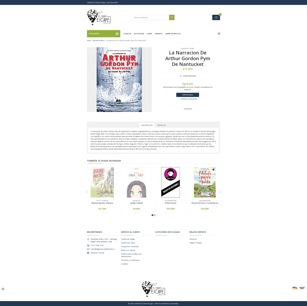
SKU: (181, 76)
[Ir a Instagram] (219, 33)
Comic (149, 33)
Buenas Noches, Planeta (102, 203)
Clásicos (127, 33)
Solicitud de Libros (128, 243)
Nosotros (193, 239)
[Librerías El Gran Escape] (99, 17)
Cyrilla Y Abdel (136, 203)
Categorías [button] (94, 33)
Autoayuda (139, 33)
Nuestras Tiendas (97, 253)
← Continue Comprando (187, 99)
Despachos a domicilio (130, 246)
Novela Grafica (98, 40)
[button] (152, 215)
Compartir (188, 109)
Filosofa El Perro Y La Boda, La (205, 203)
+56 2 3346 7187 (97, 245)
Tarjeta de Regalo (128, 239)
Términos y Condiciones (130, 260)
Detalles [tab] (161, 125)
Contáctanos (187, 95)
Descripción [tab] (147, 125)
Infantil (158, 33)
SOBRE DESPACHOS (173, 33)
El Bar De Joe (170, 203)
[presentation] (87, 192)
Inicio (89, 40)
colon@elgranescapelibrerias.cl (102, 249)
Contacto (124, 264)
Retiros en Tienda (128, 250)
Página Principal (195, 243)
